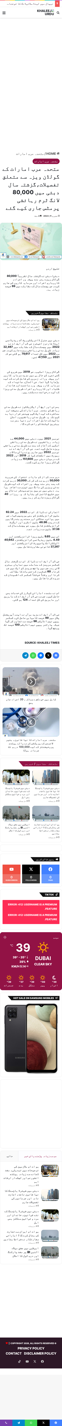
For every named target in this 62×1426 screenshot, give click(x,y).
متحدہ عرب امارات (30, 154)
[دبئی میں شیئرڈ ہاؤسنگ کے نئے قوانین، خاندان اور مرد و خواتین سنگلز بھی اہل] (16, 777)
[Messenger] (41, 655)
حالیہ (9, 1156)
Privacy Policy (31, 1348)
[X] (48, 655)
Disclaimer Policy (40, 1353)
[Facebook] (56, 655)
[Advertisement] (31, 52)
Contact (14, 1353)
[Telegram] (25, 655)
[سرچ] (58, 13)
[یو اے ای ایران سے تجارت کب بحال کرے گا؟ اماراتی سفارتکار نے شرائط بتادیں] (45, 813)
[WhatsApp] (33, 655)
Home (51, 154)
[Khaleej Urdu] (41, 12)
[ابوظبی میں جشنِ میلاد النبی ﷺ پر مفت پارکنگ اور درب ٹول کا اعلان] (16, 813)
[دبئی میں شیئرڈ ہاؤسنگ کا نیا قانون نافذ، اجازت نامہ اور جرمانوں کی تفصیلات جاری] (45, 777)
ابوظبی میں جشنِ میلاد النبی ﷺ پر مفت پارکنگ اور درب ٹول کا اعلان (17, 827)
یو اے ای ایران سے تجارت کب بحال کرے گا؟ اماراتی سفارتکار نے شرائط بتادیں (21, 1235)
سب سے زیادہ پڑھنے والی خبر (40, 1156)
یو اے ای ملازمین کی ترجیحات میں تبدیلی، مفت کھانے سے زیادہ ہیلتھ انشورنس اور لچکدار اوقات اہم (21, 323)
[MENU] (4, 13)
